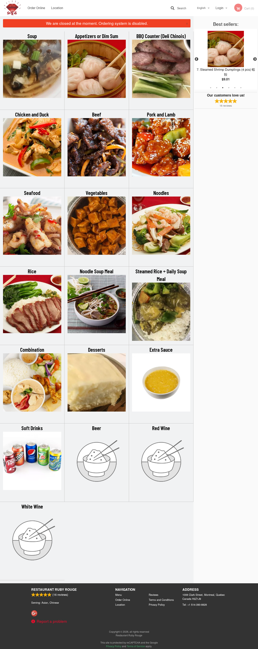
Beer (96, 428)
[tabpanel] (226, 59)
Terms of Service (136, 646)
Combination (32, 349)
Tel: (194, 604)
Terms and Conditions (161, 600)
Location (57, 8)
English (201, 7)
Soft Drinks (32, 428)
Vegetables (96, 192)
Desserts (96, 349)
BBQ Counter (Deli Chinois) (161, 36)
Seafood (32, 192)
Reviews (153, 595)
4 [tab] (229, 88)
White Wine (32, 506)
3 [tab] (223, 88)
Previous (197, 59)
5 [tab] (235, 88)
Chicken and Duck (32, 114)
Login (219, 8)
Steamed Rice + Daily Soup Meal (161, 275)
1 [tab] (211, 88)
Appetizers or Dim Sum (96, 36)
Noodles (161, 192)
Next (255, 59)
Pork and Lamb (161, 114)
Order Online (36, 8)
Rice (32, 271)
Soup (32, 36)
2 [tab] (217, 88)
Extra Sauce (161, 349)
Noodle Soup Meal (96, 271)
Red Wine (161, 428)
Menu (118, 595)
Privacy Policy (157, 604)
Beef (96, 114)
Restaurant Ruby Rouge (54, 589)
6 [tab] (241, 88)
